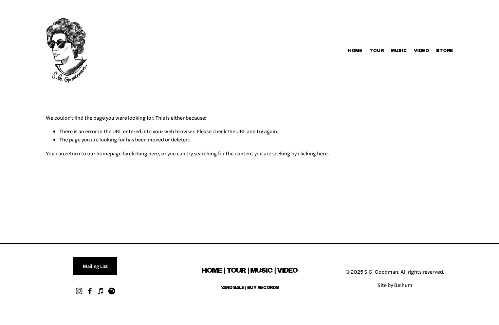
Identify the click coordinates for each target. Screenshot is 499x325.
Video (421, 50)
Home (355, 50)
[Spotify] (111, 291)
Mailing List (95, 265)
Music (399, 50)
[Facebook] (90, 291)
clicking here (144, 153)
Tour (376, 50)
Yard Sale (232, 287)
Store (444, 50)
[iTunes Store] (100, 291)
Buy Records (262, 287)
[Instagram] (79, 291)
